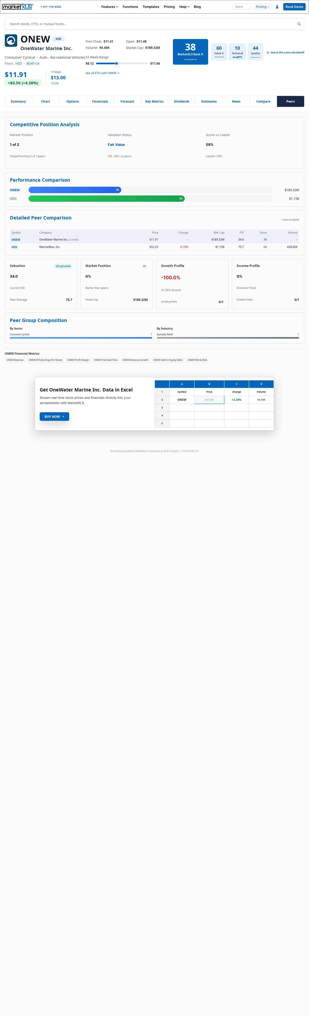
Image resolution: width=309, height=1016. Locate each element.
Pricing (169, 7)
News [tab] (236, 101)
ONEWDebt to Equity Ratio (167, 360)
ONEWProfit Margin (78, 360)
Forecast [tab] (127, 101)
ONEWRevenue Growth (135, 360)
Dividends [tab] (181, 101)
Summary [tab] (18, 101)
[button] (109, 7)
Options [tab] (73, 101)
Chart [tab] (45, 101)
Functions (130, 7)
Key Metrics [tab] (154, 101)
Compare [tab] (263, 101)
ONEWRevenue (15, 360)
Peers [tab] (290, 101)
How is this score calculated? (287, 52)
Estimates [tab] (209, 101)
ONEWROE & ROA (197, 360)
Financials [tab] (100, 101)
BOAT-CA (32, 63)
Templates (151, 7)
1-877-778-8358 (51, 6)
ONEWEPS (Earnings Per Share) (45, 360)
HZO (18, 63)
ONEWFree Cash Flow (105, 360)
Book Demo (294, 7)
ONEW (15, 240)
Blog (197, 7)
